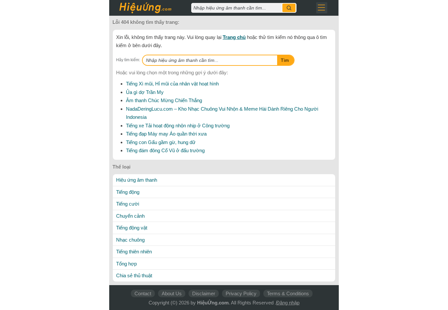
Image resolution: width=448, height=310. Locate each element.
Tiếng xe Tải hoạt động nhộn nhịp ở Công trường (178, 125)
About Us (172, 293)
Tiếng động (127, 192)
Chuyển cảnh (130, 216)
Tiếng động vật (131, 227)
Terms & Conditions (288, 293)
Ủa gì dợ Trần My (145, 92)
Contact (142, 293)
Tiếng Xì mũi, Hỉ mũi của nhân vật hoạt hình (172, 83)
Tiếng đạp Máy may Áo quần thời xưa (166, 134)
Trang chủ (234, 37)
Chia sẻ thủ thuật (134, 275)
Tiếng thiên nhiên (134, 251)
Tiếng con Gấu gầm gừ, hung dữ (160, 142)
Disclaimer (203, 293)
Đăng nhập (287, 302)
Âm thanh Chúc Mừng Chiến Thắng (164, 100)
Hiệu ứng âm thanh (136, 180)
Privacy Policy (241, 293)
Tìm (285, 60)
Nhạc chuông (130, 240)
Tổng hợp (126, 263)
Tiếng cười (127, 204)
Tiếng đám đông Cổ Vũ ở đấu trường (165, 150)
